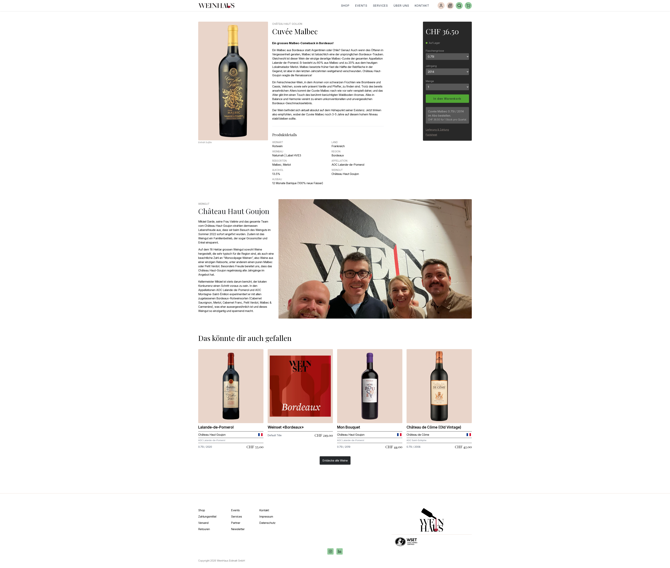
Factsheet (431, 134)
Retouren (204, 529)
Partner (235, 523)
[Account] (441, 5)
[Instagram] (330, 551)
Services (380, 5)
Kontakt (422, 5)
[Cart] (468, 5)
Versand (203, 523)
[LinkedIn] (339, 551)
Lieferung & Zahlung (437, 129)
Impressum (266, 516)
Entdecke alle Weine (335, 460)
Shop (345, 5)
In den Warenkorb (447, 98)
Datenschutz (267, 523)
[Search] (459, 5)
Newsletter (238, 529)
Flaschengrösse (435, 50)
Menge (430, 81)
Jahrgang (431, 65)
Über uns (401, 5)
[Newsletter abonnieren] (450, 5)
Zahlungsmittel (207, 516)
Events (361, 5)
